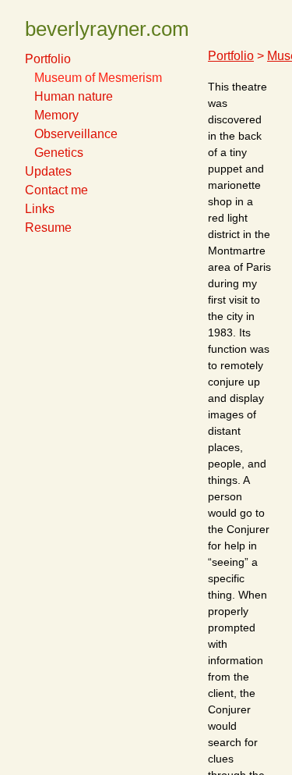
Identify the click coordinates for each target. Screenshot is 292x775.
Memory (56, 115)
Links (40, 208)
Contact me (56, 190)
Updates (48, 171)
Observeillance (76, 133)
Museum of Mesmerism (98, 77)
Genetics (58, 152)
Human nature (73, 96)
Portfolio (48, 59)
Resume (48, 227)
